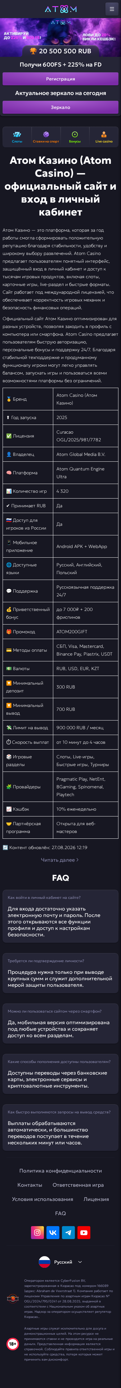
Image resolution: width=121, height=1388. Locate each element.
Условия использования (42, 1199)
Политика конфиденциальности (60, 1170)
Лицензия (96, 1199)
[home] (60, 9)
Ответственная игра (78, 1185)
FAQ (60, 1213)
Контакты (29, 1185)
